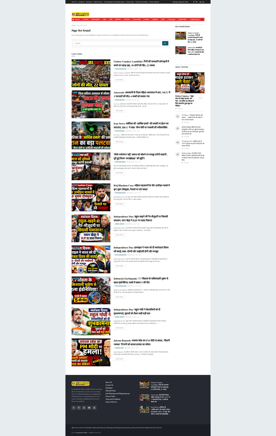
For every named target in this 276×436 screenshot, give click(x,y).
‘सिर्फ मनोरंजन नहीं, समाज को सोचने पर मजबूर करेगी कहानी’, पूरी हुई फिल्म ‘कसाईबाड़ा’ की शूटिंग (140, 156)
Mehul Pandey (120, 224)
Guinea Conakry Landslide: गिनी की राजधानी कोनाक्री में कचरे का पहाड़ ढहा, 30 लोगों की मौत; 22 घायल (141, 63)
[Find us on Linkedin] (94, 408)
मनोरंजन (127, 19)
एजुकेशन (155, 19)
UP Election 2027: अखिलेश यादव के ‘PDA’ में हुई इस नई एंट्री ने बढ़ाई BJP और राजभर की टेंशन (193, 143)
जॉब (111, 19)
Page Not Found (82, 25)
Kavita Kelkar (119, 100)
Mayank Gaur (119, 348)
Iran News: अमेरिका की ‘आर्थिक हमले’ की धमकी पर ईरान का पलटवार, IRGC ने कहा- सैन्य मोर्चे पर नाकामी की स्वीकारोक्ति (141, 125)
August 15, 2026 (132, 193)
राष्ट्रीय (85, 19)
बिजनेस (118, 19)
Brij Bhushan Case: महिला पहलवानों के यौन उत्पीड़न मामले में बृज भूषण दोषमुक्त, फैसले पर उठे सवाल (142, 187)
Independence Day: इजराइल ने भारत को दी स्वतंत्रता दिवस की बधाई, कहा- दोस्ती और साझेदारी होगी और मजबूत (141, 249)
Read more (120, 79)
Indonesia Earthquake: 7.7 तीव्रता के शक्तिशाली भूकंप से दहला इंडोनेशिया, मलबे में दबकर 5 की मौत (141, 280)
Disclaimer (89, 2)
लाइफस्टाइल (195, 19)
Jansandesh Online (81, 432)
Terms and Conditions (141, 2)
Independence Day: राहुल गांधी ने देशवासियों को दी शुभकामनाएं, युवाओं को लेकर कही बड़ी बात (137, 311)
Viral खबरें (136, 19)
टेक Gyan (172, 19)
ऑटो (163, 19)
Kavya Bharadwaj (120, 69)
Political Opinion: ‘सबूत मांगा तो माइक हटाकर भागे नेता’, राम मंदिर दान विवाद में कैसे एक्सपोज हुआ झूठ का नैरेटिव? (184, 101)
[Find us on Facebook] (193, 2)
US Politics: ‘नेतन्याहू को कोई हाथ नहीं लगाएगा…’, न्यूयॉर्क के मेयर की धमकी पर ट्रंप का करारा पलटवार (192, 117)
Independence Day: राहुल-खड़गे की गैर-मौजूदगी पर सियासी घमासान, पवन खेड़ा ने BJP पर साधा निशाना (141, 218)
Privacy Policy (130, 2)
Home (77, 19)
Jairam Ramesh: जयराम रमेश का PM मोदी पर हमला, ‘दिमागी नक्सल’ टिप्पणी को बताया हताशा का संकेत (142, 342)
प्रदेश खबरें (182, 19)
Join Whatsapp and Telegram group (114, 2)
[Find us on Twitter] (79, 408)
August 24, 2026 (133, 69)
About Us (74, 2)
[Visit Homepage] (80, 14)
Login (203, 2)
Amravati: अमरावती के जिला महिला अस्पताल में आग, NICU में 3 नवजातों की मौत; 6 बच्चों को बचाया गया (142, 94)
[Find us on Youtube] (89, 408)
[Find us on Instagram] (196, 2)
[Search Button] (202, 19)
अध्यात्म (146, 19)
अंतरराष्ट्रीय (96, 19)
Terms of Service (154, 2)
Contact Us (81, 2)
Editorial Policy (98, 2)
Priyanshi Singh (120, 162)
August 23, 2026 (132, 162)
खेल (105, 19)
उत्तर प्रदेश (76, 154)
